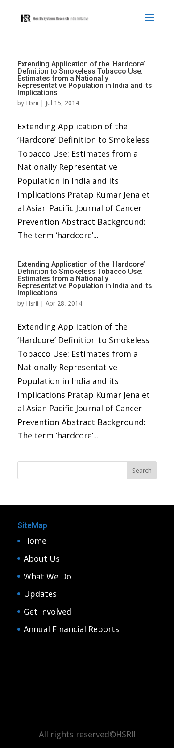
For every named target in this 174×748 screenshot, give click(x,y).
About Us (42, 558)
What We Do (47, 576)
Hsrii (32, 103)
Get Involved (47, 611)
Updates (40, 593)
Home (35, 540)
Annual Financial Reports (71, 629)
